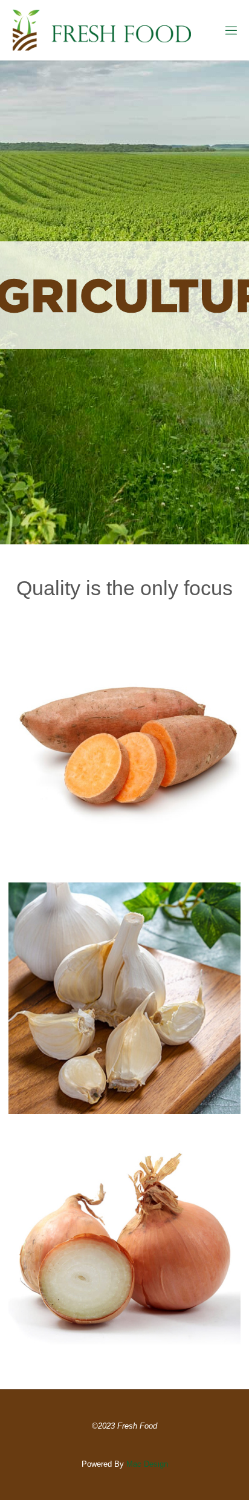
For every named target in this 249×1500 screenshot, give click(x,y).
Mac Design (147, 1464)
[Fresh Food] (101, 30)
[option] (124, 302)
